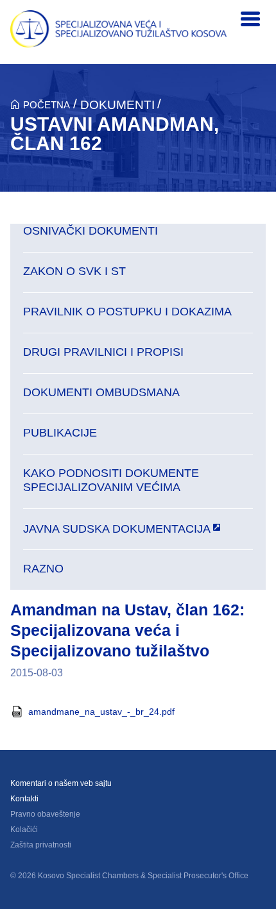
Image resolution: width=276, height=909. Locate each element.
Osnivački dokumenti (90, 230)
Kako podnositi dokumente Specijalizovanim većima (111, 480)
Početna (46, 104)
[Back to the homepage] (118, 28)
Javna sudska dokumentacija (117, 528)
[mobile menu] (250, 19)
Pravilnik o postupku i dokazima (127, 311)
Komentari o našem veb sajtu (61, 783)
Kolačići (24, 829)
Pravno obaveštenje (45, 814)
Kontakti (24, 798)
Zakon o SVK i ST (74, 271)
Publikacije (60, 432)
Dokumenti (117, 105)
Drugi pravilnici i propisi (103, 352)
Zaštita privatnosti (40, 844)
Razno (43, 568)
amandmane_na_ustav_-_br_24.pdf (101, 711)
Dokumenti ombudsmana (101, 392)
